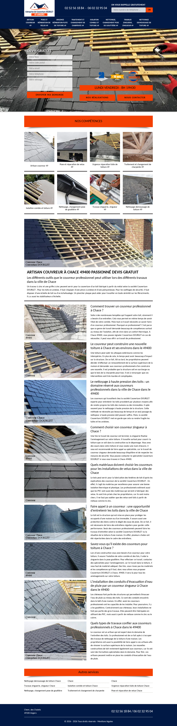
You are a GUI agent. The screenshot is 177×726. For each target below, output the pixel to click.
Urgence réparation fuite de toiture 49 (60, 23)
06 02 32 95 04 (97, 8)
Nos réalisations (97, 97)
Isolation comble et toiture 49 (94, 23)
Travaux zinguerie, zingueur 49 (127, 23)
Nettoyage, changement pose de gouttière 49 (111, 23)
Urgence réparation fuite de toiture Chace (130, 686)
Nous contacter (134, 97)
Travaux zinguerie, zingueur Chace (39, 686)
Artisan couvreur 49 (30, 23)
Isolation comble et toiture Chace (83, 686)
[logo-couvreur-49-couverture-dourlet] (39, 8)
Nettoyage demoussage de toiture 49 (144, 23)
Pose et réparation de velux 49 (44, 23)
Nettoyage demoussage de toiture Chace (42, 681)
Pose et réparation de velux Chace (126, 691)
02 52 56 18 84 (74, 8)
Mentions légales (105, 721)
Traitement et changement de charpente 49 (78, 23)
